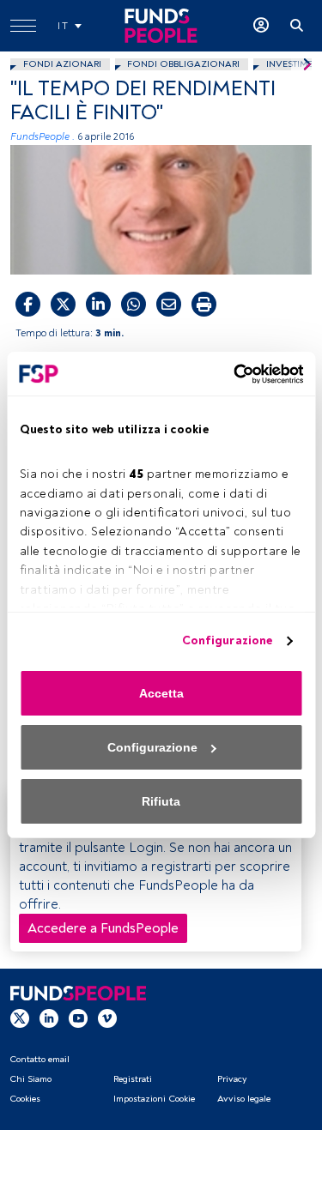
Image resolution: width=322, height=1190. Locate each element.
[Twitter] (19, 1017)
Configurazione (227, 640)
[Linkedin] (48, 1017)
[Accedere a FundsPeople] (261, 25)
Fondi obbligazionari (183, 63)
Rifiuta (161, 801)
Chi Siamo (30, 1078)
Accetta (161, 693)
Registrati (132, 1078)
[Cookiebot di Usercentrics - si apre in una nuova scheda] (230, 374)
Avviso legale (243, 1098)
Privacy (231, 1078)
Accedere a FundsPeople (103, 928)
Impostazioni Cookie (154, 1098)
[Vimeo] (107, 1017)
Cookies (24, 1098)
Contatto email (39, 1059)
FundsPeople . (42, 136)
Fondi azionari (62, 63)
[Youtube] (78, 1017)
